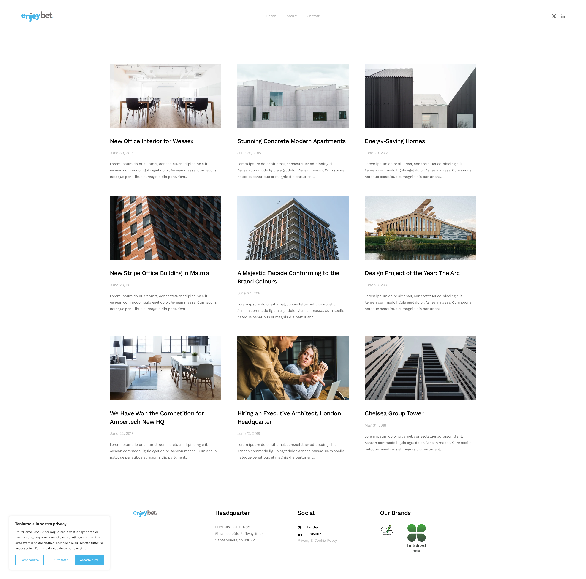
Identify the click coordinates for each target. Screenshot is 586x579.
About (291, 16)
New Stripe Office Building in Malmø (159, 272)
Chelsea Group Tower (394, 413)
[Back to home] (38, 16)
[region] (59, 543)
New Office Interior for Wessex (151, 141)
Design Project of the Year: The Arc (412, 272)
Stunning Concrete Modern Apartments (291, 141)
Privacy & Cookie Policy (317, 540)
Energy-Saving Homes (395, 141)
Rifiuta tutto (59, 560)
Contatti (313, 16)
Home (271, 16)
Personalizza (29, 560)
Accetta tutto (89, 560)
